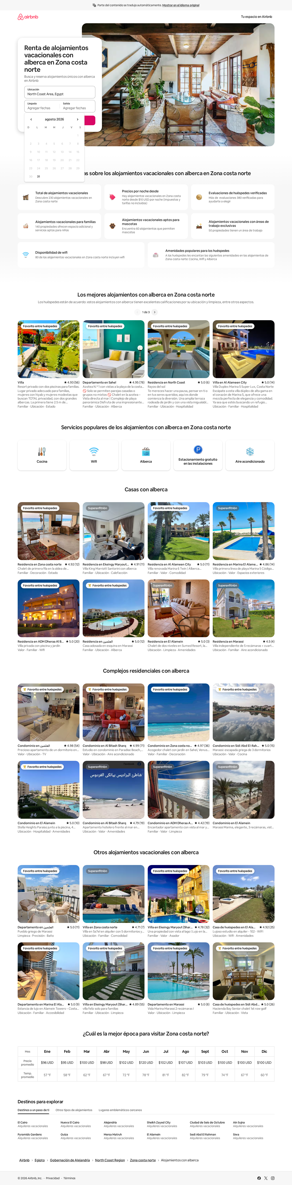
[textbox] (42, 108)
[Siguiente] (154, 312)
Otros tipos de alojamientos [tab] (74, 1110)
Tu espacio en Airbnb (256, 17)
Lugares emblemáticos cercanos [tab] (120, 1110)
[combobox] (59, 94)
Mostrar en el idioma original (180, 5)
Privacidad (53, 1178)
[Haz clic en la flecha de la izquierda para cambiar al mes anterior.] (31, 119)
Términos (69, 1178)
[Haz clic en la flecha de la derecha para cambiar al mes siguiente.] (77, 119)
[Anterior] (137, 312)
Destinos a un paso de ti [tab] (33, 1110)
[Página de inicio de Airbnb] (28, 16)
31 (38, 176)
